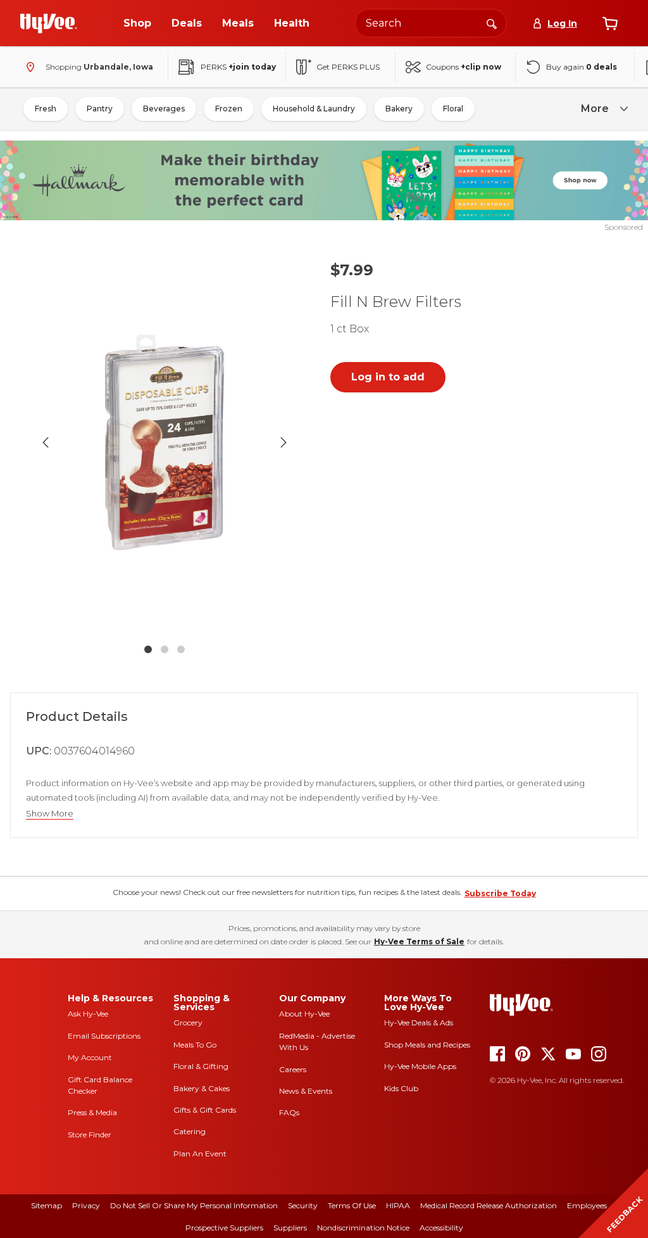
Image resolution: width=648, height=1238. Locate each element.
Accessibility (441, 1227)
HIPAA (398, 1205)
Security (303, 1205)
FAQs (289, 1112)
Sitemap (46, 1205)
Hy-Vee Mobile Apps (420, 1066)
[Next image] (283, 442)
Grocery (187, 1022)
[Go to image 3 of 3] (181, 649)
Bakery (399, 108)
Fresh (45, 108)
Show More (49, 813)
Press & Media (92, 1112)
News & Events (305, 1091)
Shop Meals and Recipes (427, 1044)
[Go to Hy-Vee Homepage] (48, 23)
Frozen (228, 108)
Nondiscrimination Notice (363, 1227)
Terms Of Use (352, 1205)
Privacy (86, 1205)
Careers (292, 1069)
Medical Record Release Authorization (488, 1205)
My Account (90, 1057)
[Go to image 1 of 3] (148, 649)
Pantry (100, 108)
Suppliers (290, 1227)
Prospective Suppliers (224, 1227)
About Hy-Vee (304, 1013)
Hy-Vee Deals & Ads (418, 1022)
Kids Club (401, 1088)
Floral (453, 108)
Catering (189, 1131)
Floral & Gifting (200, 1066)
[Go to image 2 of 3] (164, 649)
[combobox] (431, 23)
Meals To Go (194, 1044)
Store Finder (89, 1134)
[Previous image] (45, 442)
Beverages (164, 108)
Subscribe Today (500, 893)
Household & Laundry (314, 108)
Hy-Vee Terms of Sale (419, 941)
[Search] (492, 23)
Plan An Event (200, 1153)
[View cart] (610, 23)
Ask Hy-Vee (88, 1013)
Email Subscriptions (104, 1036)
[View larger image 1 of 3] (164, 443)
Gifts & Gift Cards (204, 1110)
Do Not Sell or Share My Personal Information (194, 1205)
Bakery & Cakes (201, 1088)
